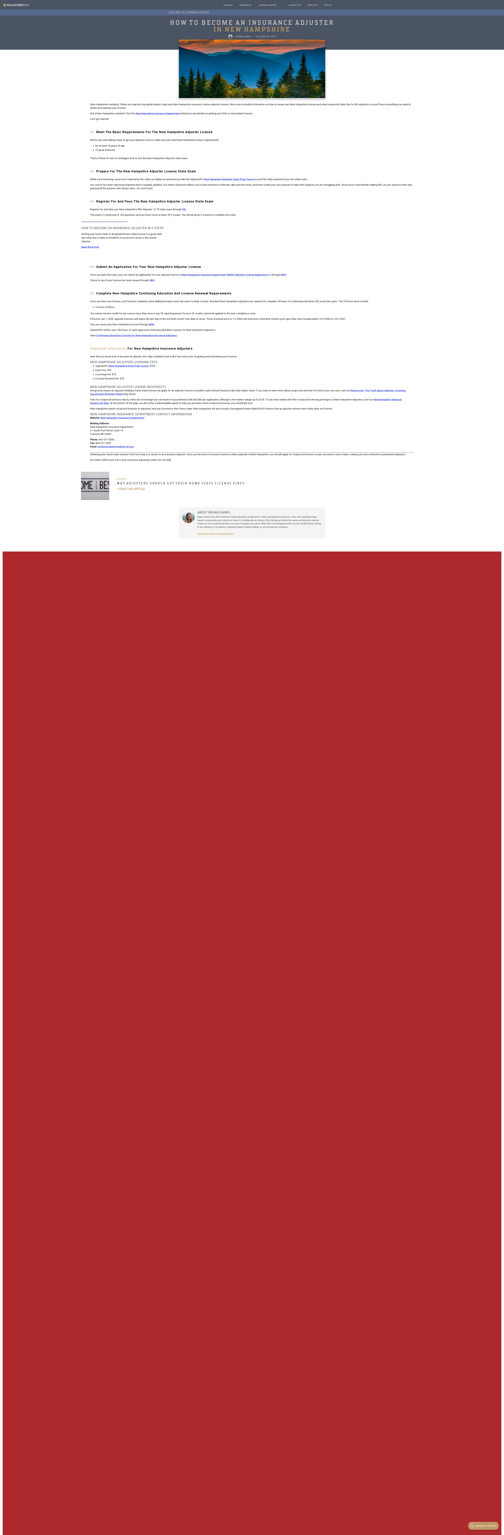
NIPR (283, 274)
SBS (152, 280)
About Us (312, 5)
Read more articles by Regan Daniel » (215, 534)
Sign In (328, 5)
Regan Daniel (244, 36)
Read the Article (90, 247)
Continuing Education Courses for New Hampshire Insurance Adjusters (136, 335)
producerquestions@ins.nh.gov (116, 446)
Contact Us (294, 5)
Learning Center (267, 5)
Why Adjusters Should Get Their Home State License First (181, 483)
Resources (245, 5)
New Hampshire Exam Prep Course (128, 366)
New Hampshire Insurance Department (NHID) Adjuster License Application (225, 274)
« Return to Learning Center (188, 12)
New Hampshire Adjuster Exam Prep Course (229, 179)
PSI (184, 209)
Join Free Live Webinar (252, 1337)
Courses (228, 5)
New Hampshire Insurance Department (158, 113)
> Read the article (131, 489)
